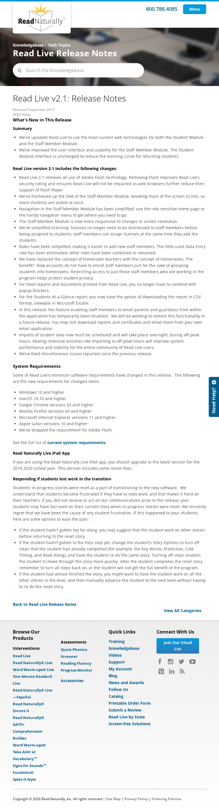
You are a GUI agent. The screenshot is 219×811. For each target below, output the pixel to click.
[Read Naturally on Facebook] (161, 661)
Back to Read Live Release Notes (44, 604)
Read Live (22, 655)
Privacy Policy (136, 798)
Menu (194, 9)
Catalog (116, 696)
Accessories (72, 680)
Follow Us (118, 689)
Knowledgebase (28, 45)
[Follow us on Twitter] (181, 661)
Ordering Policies (166, 798)
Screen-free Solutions (130, 723)
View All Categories (182, 610)
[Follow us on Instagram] (170, 661)
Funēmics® (23, 772)
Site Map (113, 798)
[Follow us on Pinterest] (161, 671)
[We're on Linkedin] (172, 671)
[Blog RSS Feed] (182, 671)
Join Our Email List (178, 646)
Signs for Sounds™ (29, 765)
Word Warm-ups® (29, 745)
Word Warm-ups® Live (33, 669)
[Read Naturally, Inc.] (42, 17)
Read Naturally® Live (32, 662)
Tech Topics (59, 45)
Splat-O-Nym (24, 779)
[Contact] (214, 397)
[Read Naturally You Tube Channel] (192, 661)
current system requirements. (76, 442)
